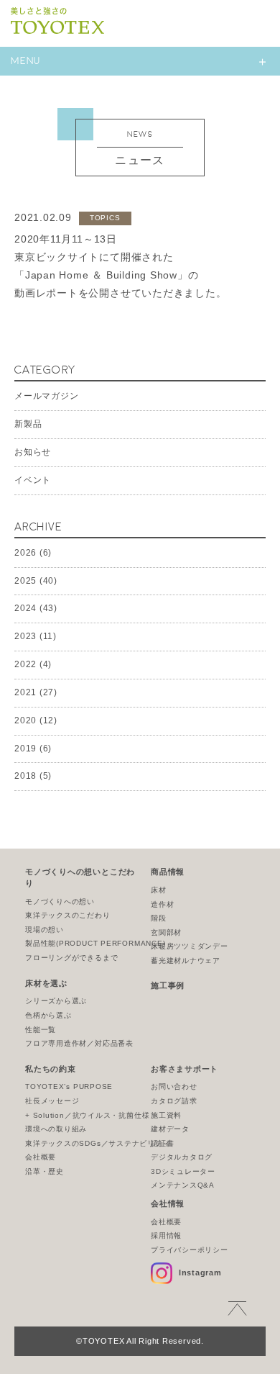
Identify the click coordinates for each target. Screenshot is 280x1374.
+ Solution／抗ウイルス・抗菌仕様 (87, 1115)
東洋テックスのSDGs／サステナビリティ (98, 1143)
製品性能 (95, 943)
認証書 (162, 1143)
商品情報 (168, 871)
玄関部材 (166, 932)
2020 (25, 720)
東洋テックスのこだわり (68, 915)
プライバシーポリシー (189, 1250)
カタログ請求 (174, 1101)
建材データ (170, 1129)
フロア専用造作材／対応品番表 (79, 1043)
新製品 (28, 424)
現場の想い (44, 930)
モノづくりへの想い (60, 901)
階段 (159, 918)
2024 (25, 608)
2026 (25, 553)
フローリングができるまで (71, 958)
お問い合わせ (174, 1086)
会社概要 (40, 1157)
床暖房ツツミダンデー (189, 946)
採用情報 (166, 1235)
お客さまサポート (184, 1069)
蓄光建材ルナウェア (185, 960)
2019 (25, 749)
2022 (25, 664)
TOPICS (105, 218)
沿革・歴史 (44, 1171)
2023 (25, 636)
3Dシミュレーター (183, 1171)
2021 (25, 692)
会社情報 (168, 1203)
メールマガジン (46, 396)
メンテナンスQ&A (183, 1185)
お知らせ (32, 452)
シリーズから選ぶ (56, 1001)
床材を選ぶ (46, 983)
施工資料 (166, 1115)
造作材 (162, 904)
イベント (32, 480)
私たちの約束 (50, 1069)
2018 (25, 776)
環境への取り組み (56, 1129)
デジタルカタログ (182, 1157)
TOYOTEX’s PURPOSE (69, 1086)
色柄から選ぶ (48, 1015)
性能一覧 (40, 1030)
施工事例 (168, 985)
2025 (25, 581)
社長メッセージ (52, 1101)
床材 (159, 890)
